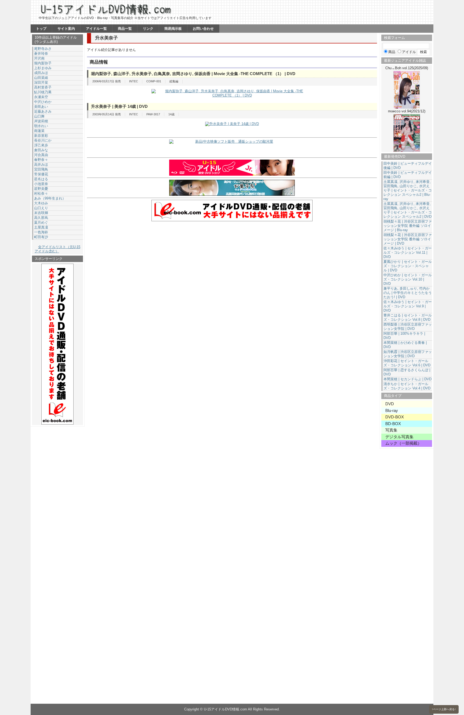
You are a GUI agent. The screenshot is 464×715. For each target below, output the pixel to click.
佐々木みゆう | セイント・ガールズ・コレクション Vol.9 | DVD (407, 306)
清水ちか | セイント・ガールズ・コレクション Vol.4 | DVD (406, 386)
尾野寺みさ (43, 49)
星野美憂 (41, 189)
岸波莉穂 (41, 121)
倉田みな (41, 150)
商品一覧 (125, 29)
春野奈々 (41, 160)
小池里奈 (41, 184)
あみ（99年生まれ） (50, 198)
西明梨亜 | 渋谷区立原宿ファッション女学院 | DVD (407, 326)
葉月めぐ (41, 222)
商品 (391, 52)
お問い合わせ (203, 29)
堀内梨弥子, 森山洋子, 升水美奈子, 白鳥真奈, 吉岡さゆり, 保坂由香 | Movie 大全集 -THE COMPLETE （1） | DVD (193, 73)
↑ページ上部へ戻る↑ (444, 709)
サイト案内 (66, 29)
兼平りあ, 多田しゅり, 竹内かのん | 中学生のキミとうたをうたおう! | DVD (407, 292)
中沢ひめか (43, 102)
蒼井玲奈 (41, 53)
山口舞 (39, 116)
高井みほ (41, 165)
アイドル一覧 (96, 29)
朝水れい (41, 126)
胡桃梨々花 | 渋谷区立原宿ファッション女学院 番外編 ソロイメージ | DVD (407, 239)
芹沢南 (39, 58)
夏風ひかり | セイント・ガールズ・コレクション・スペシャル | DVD (407, 266)
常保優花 (41, 174)
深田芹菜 (41, 82)
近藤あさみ (43, 111)
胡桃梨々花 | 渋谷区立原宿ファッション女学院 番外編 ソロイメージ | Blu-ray (407, 225)
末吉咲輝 (41, 213)
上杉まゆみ (43, 68)
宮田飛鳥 (41, 169)
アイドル (409, 52)
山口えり (41, 208)
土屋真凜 (41, 227)
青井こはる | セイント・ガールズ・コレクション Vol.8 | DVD (407, 317)
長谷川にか (43, 140)
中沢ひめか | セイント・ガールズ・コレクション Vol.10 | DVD (407, 279)
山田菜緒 (41, 78)
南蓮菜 (39, 131)
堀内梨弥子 (43, 63)
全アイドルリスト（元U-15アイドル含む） (57, 249)
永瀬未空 (41, 97)
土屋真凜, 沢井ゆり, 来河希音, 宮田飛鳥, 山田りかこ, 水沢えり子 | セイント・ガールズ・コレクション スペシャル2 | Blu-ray (407, 190)
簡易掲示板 (173, 29)
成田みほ (41, 73)
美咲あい (41, 107)
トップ (41, 29)
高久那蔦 (41, 218)
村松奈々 (41, 193)
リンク (148, 29)
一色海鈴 (41, 232)
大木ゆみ (41, 203)
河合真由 (41, 155)
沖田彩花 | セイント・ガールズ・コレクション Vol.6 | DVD (406, 363)
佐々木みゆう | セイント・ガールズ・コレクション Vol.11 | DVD (407, 252)
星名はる (41, 179)
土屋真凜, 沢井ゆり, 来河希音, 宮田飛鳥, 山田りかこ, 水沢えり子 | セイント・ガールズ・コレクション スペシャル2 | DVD (407, 210)
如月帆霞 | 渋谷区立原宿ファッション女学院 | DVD (407, 354)
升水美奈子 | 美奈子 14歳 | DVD (119, 106)
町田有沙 (41, 237)
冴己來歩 (41, 145)
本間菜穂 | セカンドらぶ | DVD (407, 379)
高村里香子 (43, 87)
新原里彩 (41, 136)
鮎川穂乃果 (43, 92)
